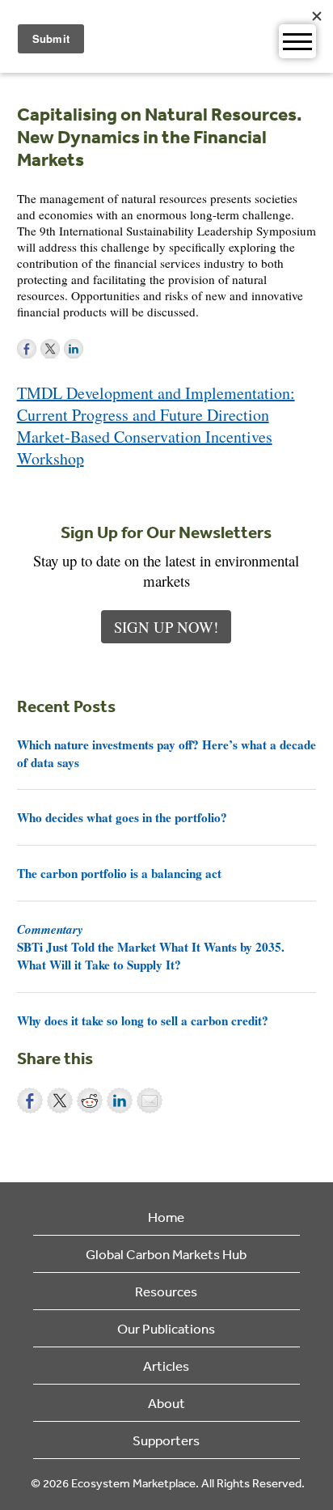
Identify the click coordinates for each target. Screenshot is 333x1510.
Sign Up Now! (166, 627)
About (166, 1402)
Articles (166, 1365)
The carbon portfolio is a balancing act (119, 873)
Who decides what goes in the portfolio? (122, 817)
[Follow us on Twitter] (50, 348)
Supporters (166, 1440)
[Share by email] (149, 1100)
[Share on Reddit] (90, 1100)
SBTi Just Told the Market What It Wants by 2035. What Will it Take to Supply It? (151, 946)
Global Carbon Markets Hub (166, 1253)
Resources (166, 1291)
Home (166, 1216)
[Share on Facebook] (30, 1100)
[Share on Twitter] (60, 1100)
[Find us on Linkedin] (73, 348)
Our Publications (166, 1328)
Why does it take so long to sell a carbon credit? (142, 1020)
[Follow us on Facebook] (26, 348)
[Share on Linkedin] (120, 1100)
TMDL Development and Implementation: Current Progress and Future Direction (156, 404)
